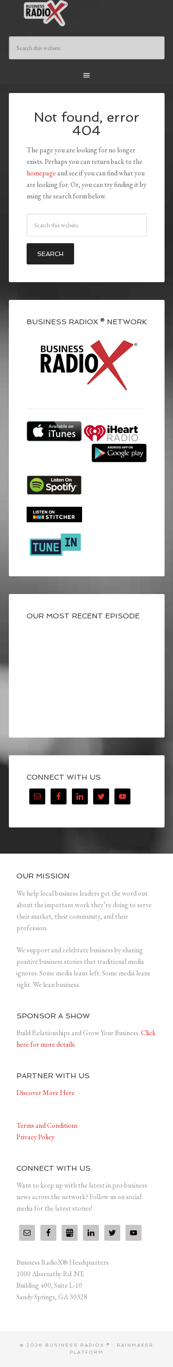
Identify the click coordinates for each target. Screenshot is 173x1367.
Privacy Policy (35, 1137)
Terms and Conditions (47, 1125)
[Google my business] (70, 1233)
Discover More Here (45, 1092)
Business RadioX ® (87, 13)
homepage (41, 173)
